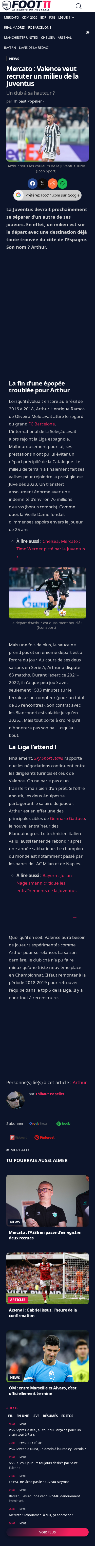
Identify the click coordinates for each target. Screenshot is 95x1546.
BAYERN (10, 47)
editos (67, 1416)
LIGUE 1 (64, 17)
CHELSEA (48, 37)
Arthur (80, 1082)
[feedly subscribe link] (63, 1124)
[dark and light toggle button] (87, 32)
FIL (10, 1416)
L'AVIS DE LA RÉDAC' (34, 47)
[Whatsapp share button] (62, 183)
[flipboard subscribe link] (18, 1138)
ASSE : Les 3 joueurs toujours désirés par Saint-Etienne (44, 1465)
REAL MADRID (14, 27)
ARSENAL (65, 37)
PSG (52, 17)
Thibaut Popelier (28, 101)
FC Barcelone (41, 424)
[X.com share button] (42, 183)
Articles (17, 1299)
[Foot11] (27, 7)
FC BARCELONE (39, 27)
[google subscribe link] (38, 1124)
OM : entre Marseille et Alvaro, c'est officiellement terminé (42, 1390)
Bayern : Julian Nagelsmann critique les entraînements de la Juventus (46, 883)
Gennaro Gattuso (67, 818)
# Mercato (17, 1149)
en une (22, 1416)
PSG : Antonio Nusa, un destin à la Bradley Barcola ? (47, 1448)
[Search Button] (79, 7)
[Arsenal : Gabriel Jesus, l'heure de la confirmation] (47, 1278)
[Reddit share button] (53, 183)
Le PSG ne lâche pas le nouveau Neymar (39, 1481)
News (15, 1222)
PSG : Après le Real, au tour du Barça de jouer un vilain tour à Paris (45, 1432)
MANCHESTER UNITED (21, 37)
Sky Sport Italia (48, 758)
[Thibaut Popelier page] (15, 1100)
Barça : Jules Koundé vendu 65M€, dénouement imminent (44, 1498)
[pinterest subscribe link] (44, 1138)
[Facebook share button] (32, 183)
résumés (50, 1416)
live (35, 1416)
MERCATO (11, 17)
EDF (43, 17)
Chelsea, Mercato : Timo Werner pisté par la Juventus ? (50, 548)
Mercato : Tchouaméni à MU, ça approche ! (41, 1515)
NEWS (14, 58)
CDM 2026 (29, 17)
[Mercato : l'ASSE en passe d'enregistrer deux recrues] (47, 1201)
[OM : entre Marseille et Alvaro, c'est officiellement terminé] (47, 1356)
